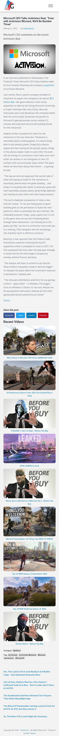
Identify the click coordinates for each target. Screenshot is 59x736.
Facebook (9, 315)
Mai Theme (31, 733)
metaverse (9, 658)
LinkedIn (31, 315)
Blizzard (41, 655)
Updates (17, 650)
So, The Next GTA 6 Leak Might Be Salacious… (26, 716)
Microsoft (20, 658)
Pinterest (43, 315)
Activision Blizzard (27, 655)
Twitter (20, 315)
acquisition (49, 85)
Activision (12, 655)
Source (6, 300)
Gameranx (24, 730)
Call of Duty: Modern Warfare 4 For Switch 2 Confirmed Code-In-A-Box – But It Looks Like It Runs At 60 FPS (28, 685)
